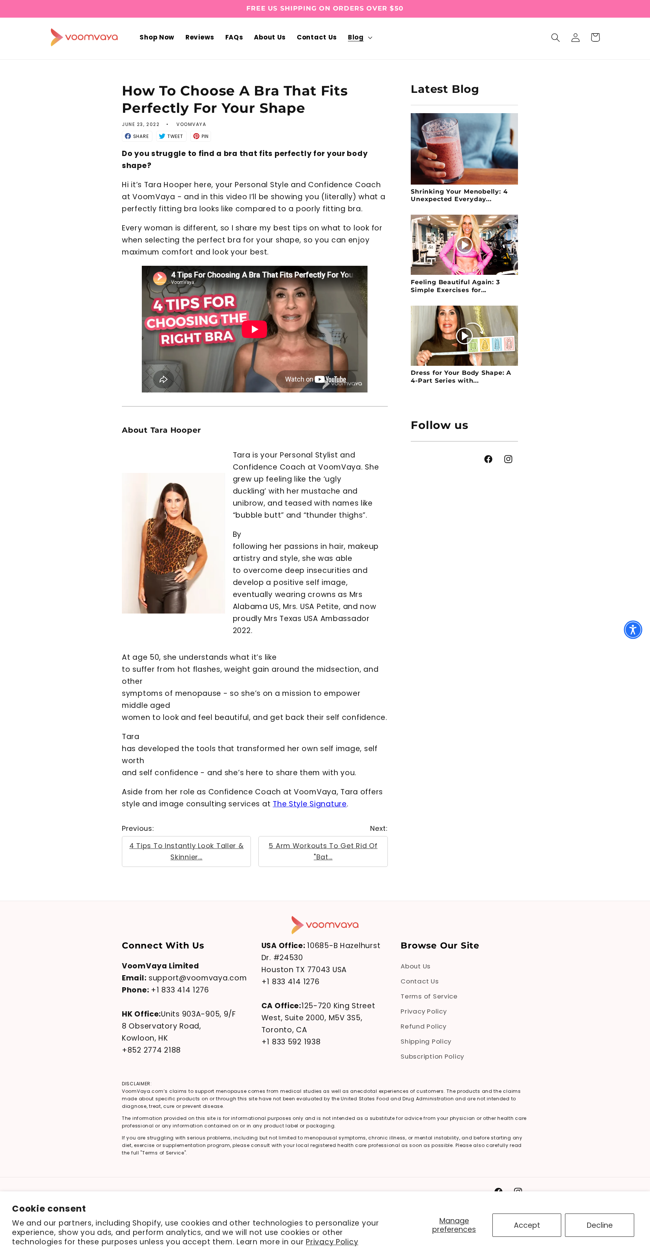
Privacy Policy (332, 1242)
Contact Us (420, 981)
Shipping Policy (426, 1041)
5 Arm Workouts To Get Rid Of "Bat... (323, 851)
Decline (600, 1225)
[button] (359, 37)
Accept (527, 1225)
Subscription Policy (432, 1056)
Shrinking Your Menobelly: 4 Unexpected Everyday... (459, 195)
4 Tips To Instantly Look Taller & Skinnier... (186, 851)
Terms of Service (429, 996)
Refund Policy (423, 1026)
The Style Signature (310, 804)
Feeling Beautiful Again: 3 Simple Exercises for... (455, 286)
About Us (416, 966)
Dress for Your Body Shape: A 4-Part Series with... (461, 377)
